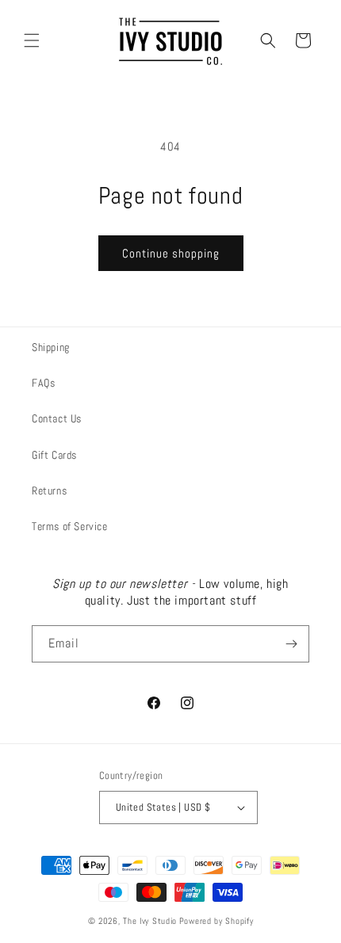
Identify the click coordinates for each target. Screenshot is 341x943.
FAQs (43, 383)
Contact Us (57, 418)
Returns (49, 490)
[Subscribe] (291, 643)
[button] (31, 40)
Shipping (51, 347)
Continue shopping (171, 253)
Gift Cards (54, 455)
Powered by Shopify (216, 920)
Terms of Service (70, 526)
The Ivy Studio (150, 920)
